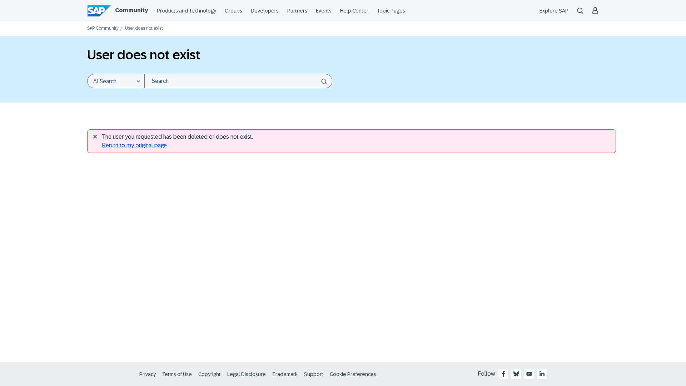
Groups (233, 11)
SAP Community (103, 28)
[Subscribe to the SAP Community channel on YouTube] (529, 374)
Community (131, 10)
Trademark (285, 374)
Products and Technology (186, 11)
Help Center (354, 11)
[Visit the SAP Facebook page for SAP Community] (503, 374)
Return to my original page (134, 145)
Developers (265, 11)
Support (313, 374)
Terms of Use (177, 374)
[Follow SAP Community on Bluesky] (516, 374)
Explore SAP (554, 11)
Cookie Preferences (353, 374)
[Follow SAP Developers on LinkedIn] (542, 374)
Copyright (209, 374)
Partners (297, 11)
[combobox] (238, 81)
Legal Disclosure (246, 374)
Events (324, 11)
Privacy (147, 374)
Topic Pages (391, 11)
